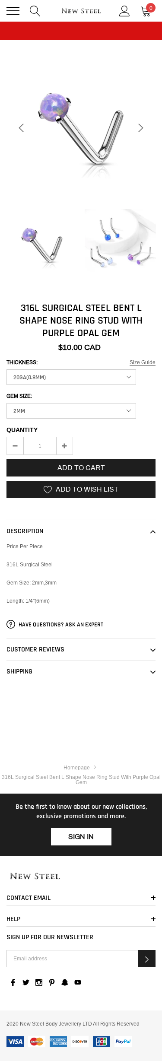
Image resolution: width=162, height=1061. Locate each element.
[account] (124, 10)
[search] (35, 10)
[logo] (81, 11)
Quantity (22, 429)
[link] (42, 244)
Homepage (77, 767)
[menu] (12, 10)
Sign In (81, 836)
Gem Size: (19, 396)
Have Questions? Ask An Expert (60, 625)
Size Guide (143, 362)
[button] (147, 958)
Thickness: (22, 362)
